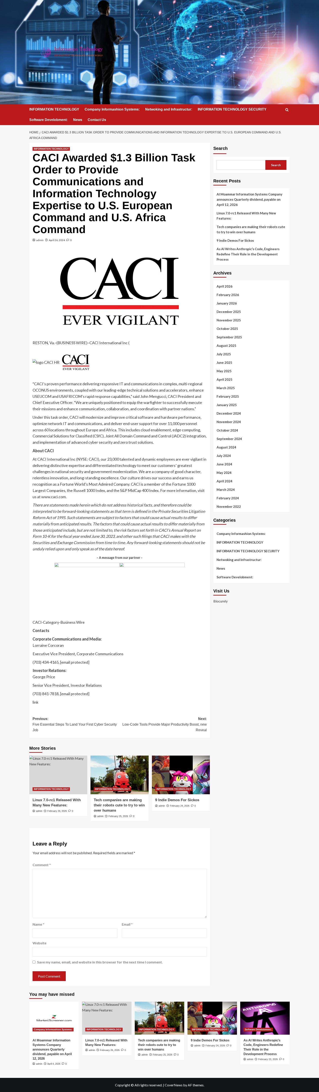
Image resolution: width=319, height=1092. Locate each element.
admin (40, 240)
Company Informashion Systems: (112, 109)
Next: (164, 724)
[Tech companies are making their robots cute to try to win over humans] (119, 775)
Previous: (75, 724)
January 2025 (227, 405)
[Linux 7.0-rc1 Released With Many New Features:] (58, 775)
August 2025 (226, 345)
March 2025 (226, 388)
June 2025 (224, 362)
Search (220, 148)
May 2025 (224, 371)
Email (127, 924)
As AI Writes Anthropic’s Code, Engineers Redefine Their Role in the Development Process (248, 254)
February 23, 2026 (268, 1059)
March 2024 (226, 489)
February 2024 (228, 498)
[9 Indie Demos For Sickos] (181, 775)
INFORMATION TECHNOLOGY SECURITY (232, 109)
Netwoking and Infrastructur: (168, 109)
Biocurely (220, 601)
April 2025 (224, 379)
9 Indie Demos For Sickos (177, 800)
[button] (287, 110)
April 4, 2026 (53, 1063)
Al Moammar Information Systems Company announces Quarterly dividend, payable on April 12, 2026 (249, 199)
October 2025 (227, 329)
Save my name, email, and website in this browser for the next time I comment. (100, 962)
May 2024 (224, 473)
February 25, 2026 (118, 816)
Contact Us (97, 120)
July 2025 (224, 354)
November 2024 (229, 422)
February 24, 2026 (179, 805)
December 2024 (229, 413)
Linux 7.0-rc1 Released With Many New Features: (246, 215)
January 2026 (227, 303)
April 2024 (224, 481)
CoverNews (174, 1085)
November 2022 (229, 506)
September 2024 (229, 439)
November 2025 (229, 320)
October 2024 (227, 430)
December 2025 (229, 312)
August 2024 (226, 447)
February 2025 (228, 396)
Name (38, 924)
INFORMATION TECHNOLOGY (54, 109)
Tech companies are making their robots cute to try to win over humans (119, 805)
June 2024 (224, 464)
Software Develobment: (48, 120)
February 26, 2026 (57, 811)
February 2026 (228, 295)
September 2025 (229, 337)
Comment (42, 865)
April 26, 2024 (57, 240)
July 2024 (224, 456)
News (77, 120)
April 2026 (224, 286)
